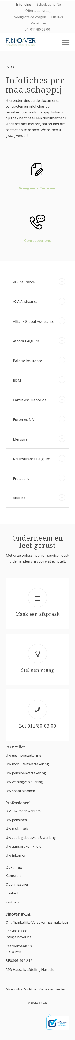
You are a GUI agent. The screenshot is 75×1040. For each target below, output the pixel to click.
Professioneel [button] (18, 803)
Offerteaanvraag (38, 10)
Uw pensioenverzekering (26, 773)
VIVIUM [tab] (19, 498)
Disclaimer (30, 989)
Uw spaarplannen (20, 790)
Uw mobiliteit (17, 828)
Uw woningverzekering (24, 781)
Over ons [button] (14, 867)
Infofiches (23, 4)
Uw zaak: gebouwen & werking (31, 837)
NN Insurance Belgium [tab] (31, 458)
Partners (13, 902)
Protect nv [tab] (21, 478)
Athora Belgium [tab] (26, 341)
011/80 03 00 (39, 29)
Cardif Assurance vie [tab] (29, 399)
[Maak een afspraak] (37, 597)
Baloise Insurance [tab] (27, 360)
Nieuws (57, 17)
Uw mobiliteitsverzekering (27, 764)
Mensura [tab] (20, 439)
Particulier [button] (15, 747)
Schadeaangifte (49, 4)
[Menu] (63, 42)
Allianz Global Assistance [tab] (33, 321)
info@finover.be (18, 937)
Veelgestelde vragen (30, 17)
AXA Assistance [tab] (25, 301)
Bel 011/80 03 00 (37, 726)
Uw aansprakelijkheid (24, 846)
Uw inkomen (16, 855)
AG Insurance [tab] (24, 281)
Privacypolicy (14, 989)
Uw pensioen (16, 819)
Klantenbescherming (52, 989)
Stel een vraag (37, 670)
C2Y (45, 1002)
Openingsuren (17, 884)
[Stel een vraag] (37, 653)
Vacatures (38, 23)
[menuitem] (24, 4)
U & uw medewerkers (23, 810)
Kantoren (13, 875)
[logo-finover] (31, 42)
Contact (12, 893)
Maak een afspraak (38, 614)
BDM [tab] (17, 380)
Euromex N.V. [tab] (24, 419)
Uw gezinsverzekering (23, 755)
